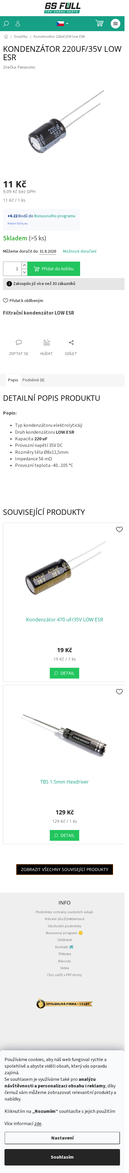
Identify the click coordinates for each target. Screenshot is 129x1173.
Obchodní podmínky (64, 926)
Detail (67, 673)
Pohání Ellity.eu (18, 223)
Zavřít (13, 331)
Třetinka (64, 954)
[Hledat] (6, 24)
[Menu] (116, 24)
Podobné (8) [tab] (33, 380)
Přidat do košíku (58, 268)
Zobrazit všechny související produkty (64, 869)
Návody (64, 961)
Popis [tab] (13, 380)
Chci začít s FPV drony (64, 975)
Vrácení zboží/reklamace (64, 919)
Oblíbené (64, 940)
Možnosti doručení (79, 251)
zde (37, 1123)
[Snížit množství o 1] (24, 272)
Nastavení (62, 1138)
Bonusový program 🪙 (64, 933)
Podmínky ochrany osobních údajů (64, 912)
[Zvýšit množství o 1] (24, 265)
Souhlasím (62, 1157)
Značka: (19, 67)
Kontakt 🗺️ (64, 947)
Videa (64, 968)
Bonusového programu (54, 216)
